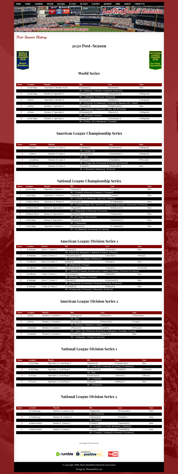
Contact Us (140, 4)
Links (118, 4)
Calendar (39, 4)
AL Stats (72, 4)
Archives (108, 4)
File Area (61, 4)
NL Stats (84, 4)
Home (18, 4)
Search (127, 4)
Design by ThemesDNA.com (89, 469)
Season (50, 4)
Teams (27, 4)
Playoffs (96, 4)
